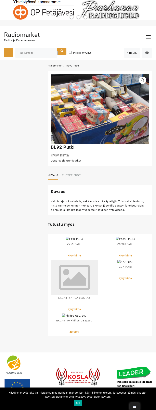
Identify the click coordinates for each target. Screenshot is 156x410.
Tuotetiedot (71, 175)
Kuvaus (53, 175)
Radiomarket (22, 34)
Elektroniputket (71, 160)
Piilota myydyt (82, 52)
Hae (61, 51)
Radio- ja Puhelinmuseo (19, 40)
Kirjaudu (132, 52)
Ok (78, 403)
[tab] (54, 175)
